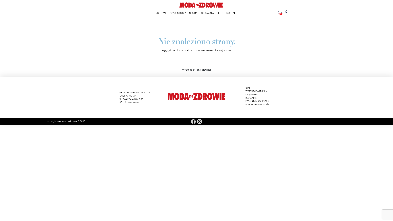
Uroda (193, 13)
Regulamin (251, 97)
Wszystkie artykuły (256, 91)
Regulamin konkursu (257, 101)
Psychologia (178, 13)
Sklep (220, 13)
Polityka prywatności (257, 104)
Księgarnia (207, 13)
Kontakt (231, 13)
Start (248, 87)
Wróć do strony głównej (196, 70)
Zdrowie (161, 13)
